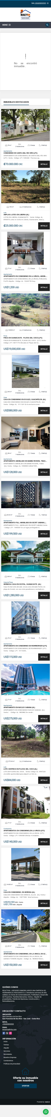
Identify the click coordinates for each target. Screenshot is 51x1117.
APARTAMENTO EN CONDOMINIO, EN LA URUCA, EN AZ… (25, 954)
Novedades (8, 1054)
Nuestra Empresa (10, 1057)
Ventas (6, 1045)
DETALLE (44, 164)
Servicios (7, 1051)
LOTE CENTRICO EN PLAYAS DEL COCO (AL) (20, 769)
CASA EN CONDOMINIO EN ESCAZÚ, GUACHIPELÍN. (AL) (25, 399)
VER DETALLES (25, 125)
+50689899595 (40, 3)
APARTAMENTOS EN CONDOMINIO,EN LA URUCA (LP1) (24, 831)
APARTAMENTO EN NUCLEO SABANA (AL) (19, 707)
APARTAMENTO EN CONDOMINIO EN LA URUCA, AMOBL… (25, 276)
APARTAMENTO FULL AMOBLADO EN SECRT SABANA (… (25, 523)
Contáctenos (8, 1061)
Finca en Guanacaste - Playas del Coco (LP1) (23, 338)
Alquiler (6, 1048)
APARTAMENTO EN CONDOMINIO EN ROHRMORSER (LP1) (25, 646)
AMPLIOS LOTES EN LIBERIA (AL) (16, 215)
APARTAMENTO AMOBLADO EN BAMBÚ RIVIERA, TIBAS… (25, 461)
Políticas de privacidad (12, 1064)
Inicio (5, 1041)
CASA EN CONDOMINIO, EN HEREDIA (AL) (19, 892)
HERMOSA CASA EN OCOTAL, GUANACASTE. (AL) (22, 584)
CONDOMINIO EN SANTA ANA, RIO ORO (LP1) (20, 153)
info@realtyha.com (9, 1029)
